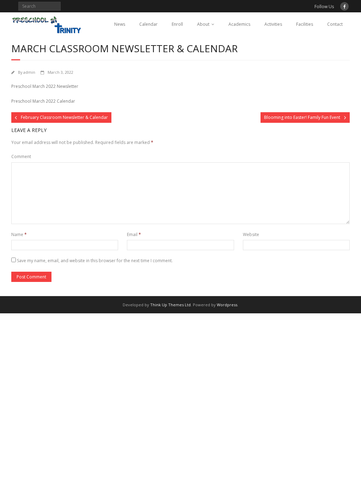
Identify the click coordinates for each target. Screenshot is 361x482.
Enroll (177, 24)
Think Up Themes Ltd (170, 304)
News (119, 24)
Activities (273, 24)
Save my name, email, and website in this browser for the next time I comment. (95, 261)
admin (29, 72)
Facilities (304, 24)
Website (251, 234)
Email (134, 234)
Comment (21, 156)
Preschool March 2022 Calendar (43, 101)
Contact (335, 24)
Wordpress (227, 304)
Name (19, 234)
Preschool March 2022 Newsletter (44, 86)
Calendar (148, 24)
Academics (239, 24)
